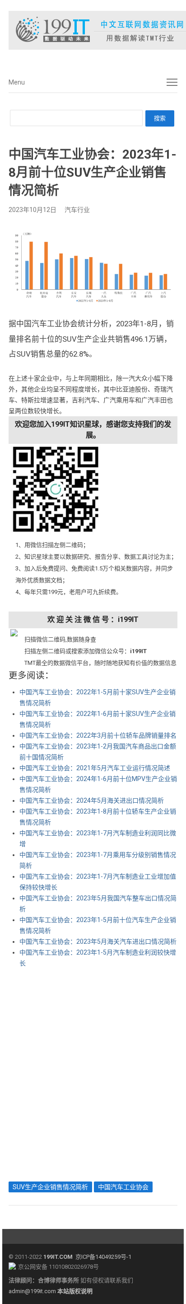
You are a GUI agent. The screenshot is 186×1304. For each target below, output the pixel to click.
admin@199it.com (33, 1291)
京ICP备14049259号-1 (103, 1256)
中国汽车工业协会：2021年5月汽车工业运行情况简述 (94, 768)
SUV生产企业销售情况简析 (50, 1187)
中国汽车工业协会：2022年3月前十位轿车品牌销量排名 (98, 735)
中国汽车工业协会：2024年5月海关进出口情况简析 (91, 800)
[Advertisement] (93, 1072)
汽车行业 (77, 209)
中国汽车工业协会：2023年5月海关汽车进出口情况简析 (98, 941)
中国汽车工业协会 (123, 1187)
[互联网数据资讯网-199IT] (93, 30)
